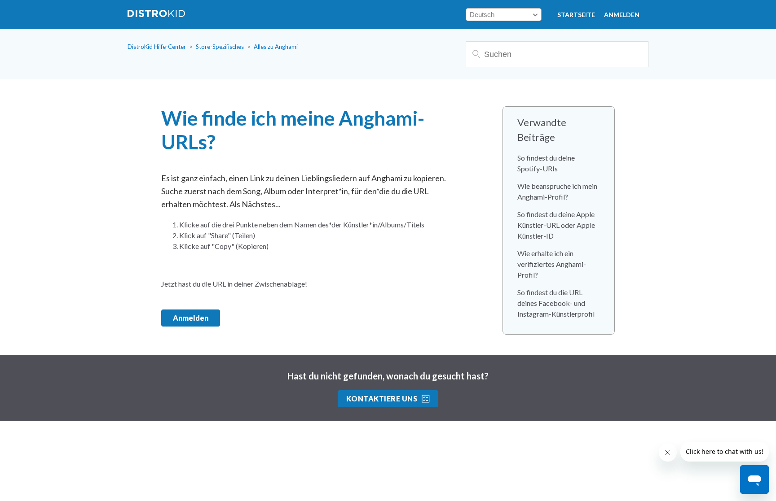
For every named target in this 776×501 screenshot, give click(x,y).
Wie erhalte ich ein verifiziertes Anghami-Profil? (551, 264)
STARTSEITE (576, 14)
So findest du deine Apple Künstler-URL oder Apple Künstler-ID (556, 225)
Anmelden (621, 14)
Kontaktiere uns (381, 398)
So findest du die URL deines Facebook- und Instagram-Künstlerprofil (556, 303)
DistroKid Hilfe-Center (157, 46)
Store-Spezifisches (220, 46)
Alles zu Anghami (276, 46)
